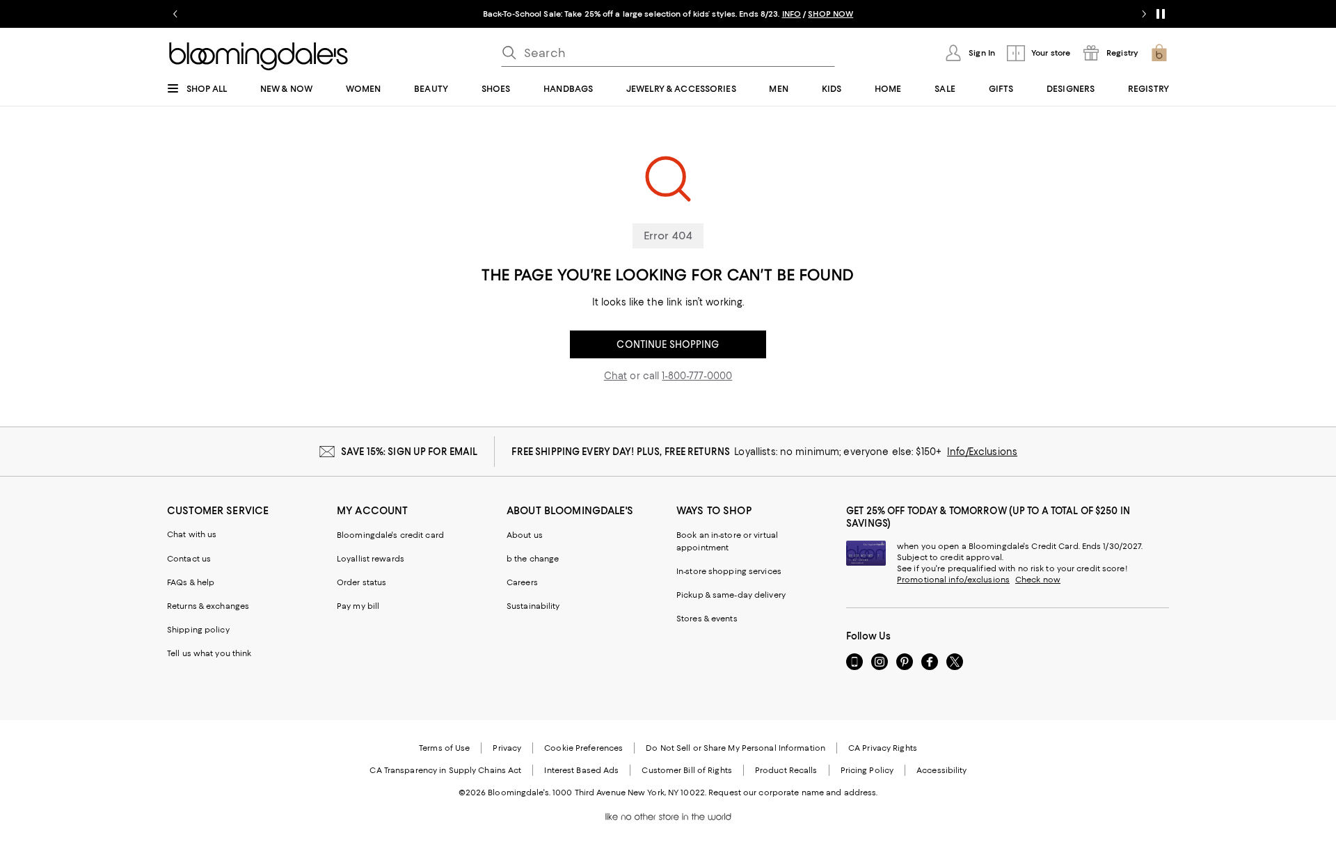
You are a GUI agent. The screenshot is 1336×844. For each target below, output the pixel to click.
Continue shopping (668, 344)
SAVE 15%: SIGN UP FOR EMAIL (409, 451)
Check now (1037, 579)
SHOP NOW (830, 14)
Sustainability (533, 606)
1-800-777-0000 (697, 375)
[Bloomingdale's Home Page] (258, 56)
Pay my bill (358, 606)
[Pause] (1160, 14)
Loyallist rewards (370, 559)
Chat (616, 375)
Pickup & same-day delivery (731, 595)
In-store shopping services (728, 571)
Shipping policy (198, 630)
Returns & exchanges (208, 606)
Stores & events (707, 618)
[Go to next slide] (1144, 14)
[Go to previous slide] (175, 14)
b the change (533, 559)
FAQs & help (190, 582)
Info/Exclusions (982, 451)
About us (525, 535)
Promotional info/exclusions (953, 579)
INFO (791, 14)
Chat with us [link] (192, 534)
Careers (522, 582)
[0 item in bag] (1159, 53)
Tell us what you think (209, 653)
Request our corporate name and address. (792, 792)
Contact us (189, 559)
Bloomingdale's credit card (390, 535)
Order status (361, 582)
